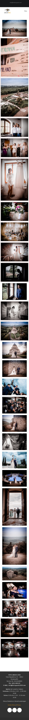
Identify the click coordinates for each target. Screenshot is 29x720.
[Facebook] (14, 4)
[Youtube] (19, 710)
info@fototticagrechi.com (16, 2)
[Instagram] (15, 4)
